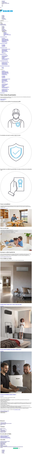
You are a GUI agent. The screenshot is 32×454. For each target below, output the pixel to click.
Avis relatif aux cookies (17, 409)
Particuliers (5, 32)
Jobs (4, 35)
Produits (3, 15)
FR (0, 7)
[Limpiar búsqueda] (1, 22)
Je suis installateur (4, 2)
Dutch (3, 67)
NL (2, 5)
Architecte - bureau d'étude (5, 3)
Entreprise (3, 1)
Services (3, 17)
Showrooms (3, 18)
